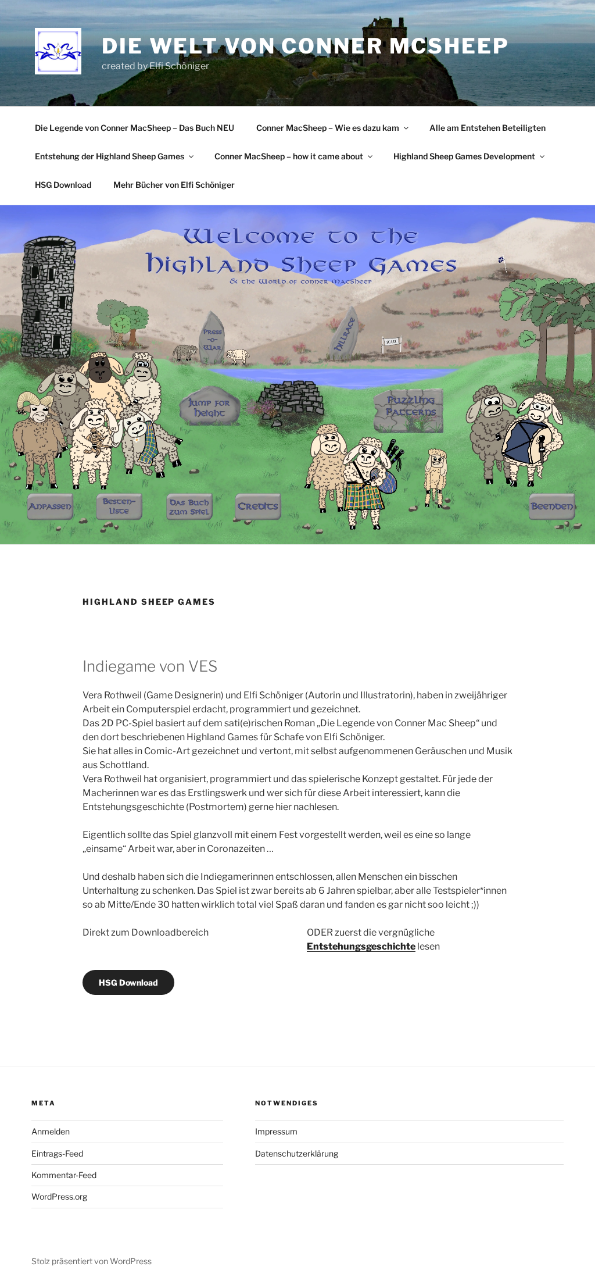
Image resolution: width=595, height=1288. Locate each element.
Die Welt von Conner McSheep (306, 46)
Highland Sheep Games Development (464, 156)
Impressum (276, 1131)
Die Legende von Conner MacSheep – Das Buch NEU (134, 128)
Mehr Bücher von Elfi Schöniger (174, 185)
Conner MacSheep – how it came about (288, 156)
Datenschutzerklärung (296, 1153)
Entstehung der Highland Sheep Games (109, 156)
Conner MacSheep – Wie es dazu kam (327, 128)
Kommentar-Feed (63, 1175)
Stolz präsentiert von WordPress (91, 1261)
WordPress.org (59, 1196)
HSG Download (63, 185)
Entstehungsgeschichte (361, 946)
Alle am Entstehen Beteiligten (487, 128)
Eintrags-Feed (57, 1153)
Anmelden (50, 1131)
